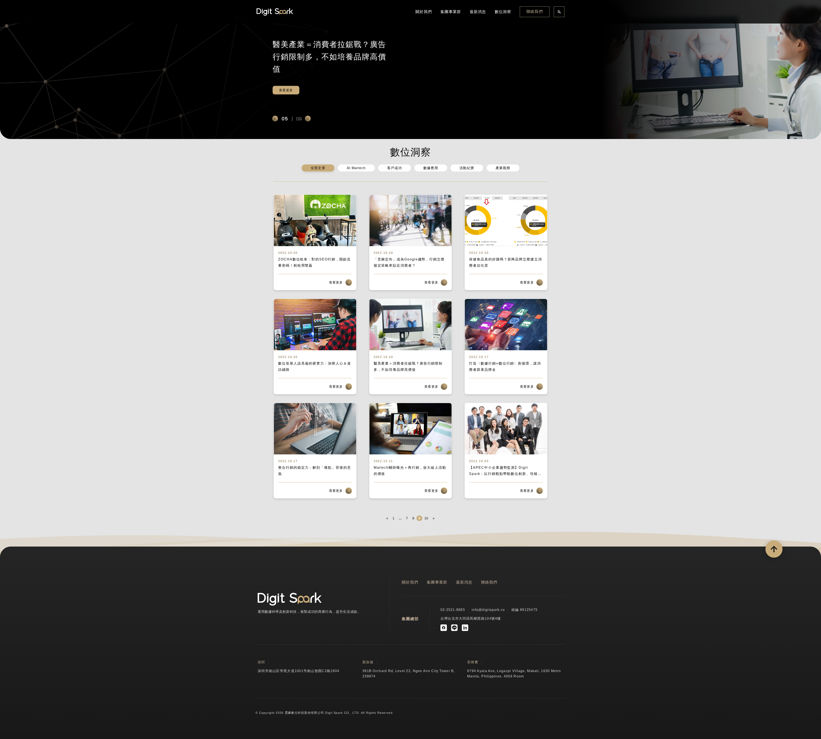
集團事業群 (450, 12)
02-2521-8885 (452, 610)
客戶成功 (394, 168)
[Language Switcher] (559, 11)
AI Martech (356, 168)
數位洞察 (503, 12)
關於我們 (423, 12)
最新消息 (478, 12)
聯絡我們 (534, 11)
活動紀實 (466, 168)
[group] (410, 69)
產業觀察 (503, 168)
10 (426, 518)
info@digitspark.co (488, 610)
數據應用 (430, 168)
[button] (275, 118)
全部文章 (318, 168)
